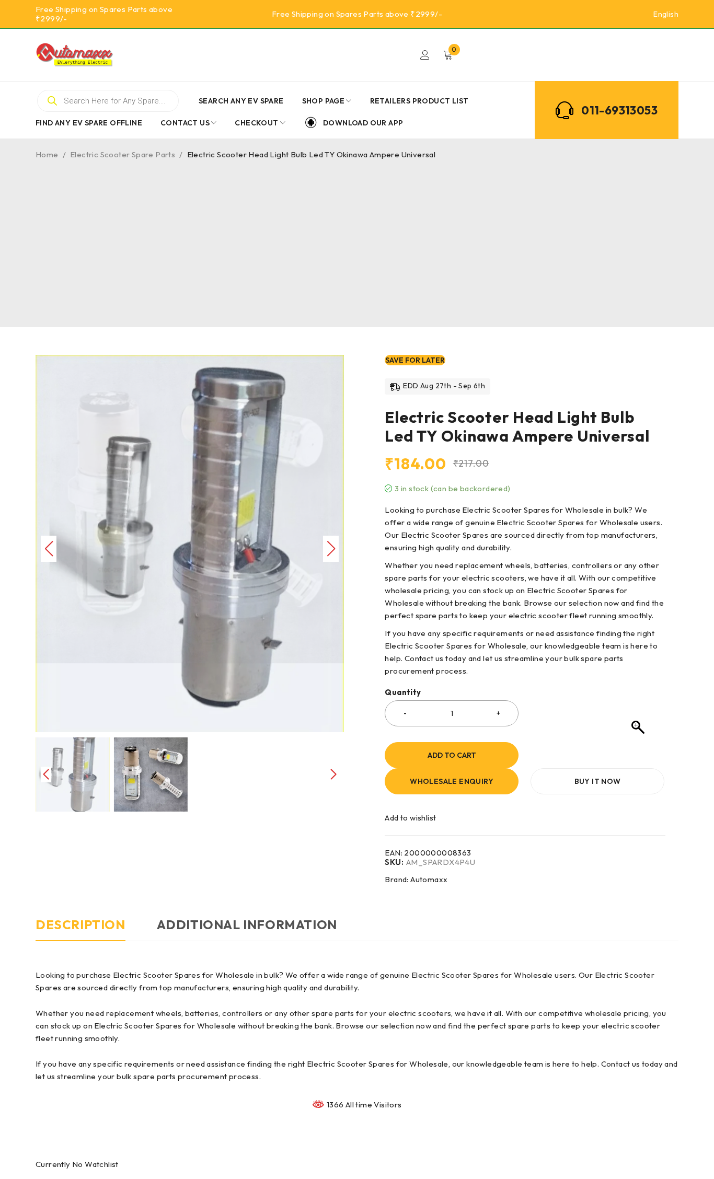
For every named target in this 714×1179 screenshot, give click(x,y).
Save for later (415, 360)
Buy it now (597, 781)
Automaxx (428, 879)
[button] (331, 514)
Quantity (403, 692)
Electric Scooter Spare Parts (122, 154)
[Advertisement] (357, 238)
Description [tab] (80, 924)
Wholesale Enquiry (451, 781)
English (665, 14)
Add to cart (452, 755)
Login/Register (424, 54)
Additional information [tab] (247, 924)
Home (47, 154)
